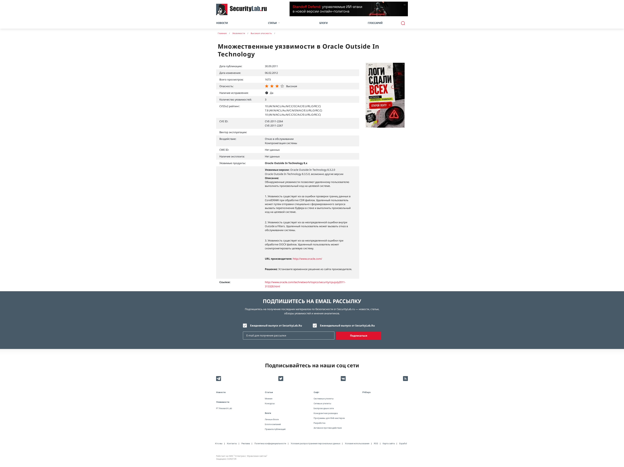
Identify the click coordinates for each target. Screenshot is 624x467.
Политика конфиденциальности (270, 443)
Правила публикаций (275, 429)
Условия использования (357, 443)
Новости (222, 23)
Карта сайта (389, 443)
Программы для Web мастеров (329, 418)
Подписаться (358, 335)
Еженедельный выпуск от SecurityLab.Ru (347, 325)
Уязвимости (222, 402)
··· (405, 5)
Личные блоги (272, 419)
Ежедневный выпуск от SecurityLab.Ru (276, 325)
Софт (316, 392)
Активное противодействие (328, 428)
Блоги (323, 23)
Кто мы (218, 443)
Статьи (269, 392)
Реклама (245, 443)
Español (403, 443)
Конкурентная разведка (326, 413)
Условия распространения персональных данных (315, 443)
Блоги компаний (273, 424)
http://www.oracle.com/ (307, 258)
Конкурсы (270, 403)
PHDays (366, 392)
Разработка (319, 423)
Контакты (232, 443)
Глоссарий (375, 23)
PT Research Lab (224, 408)
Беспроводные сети (324, 408)
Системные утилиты (324, 398)
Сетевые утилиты (322, 403)
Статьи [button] (272, 23)
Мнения (268, 398)
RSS (376, 443)
